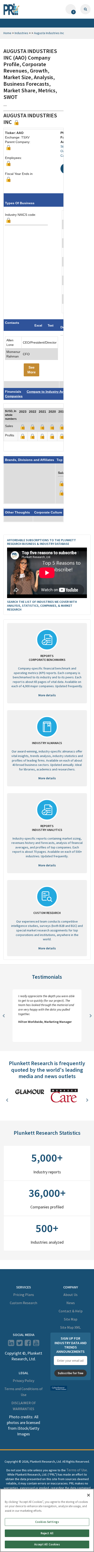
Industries (21, 33)
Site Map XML (70, 1327)
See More (31, 369)
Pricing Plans (23, 1294)
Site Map (70, 1319)
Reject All (47, 1533)
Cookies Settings (47, 1522)
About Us (70, 1294)
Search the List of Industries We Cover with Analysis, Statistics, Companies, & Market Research (42, 605)
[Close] (89, 1495)
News (70, 1302)
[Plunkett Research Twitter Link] (20, 1344)
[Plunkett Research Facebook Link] (27, 1344)
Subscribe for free (70, 1373)
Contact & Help (71, 1311)
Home (7, 33)
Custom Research (23, 1302)
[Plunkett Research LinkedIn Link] (11, 1344)
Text (50, 325)
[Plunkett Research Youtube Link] (36, 1344)
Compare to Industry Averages (51, 391)
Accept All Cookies (47, 1544)
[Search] (85, 9)
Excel (38, 325)
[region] (47, 1520)
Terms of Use (76, 1470)
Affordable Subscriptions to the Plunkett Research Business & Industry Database (41, 542)
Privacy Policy (23, 1380)
